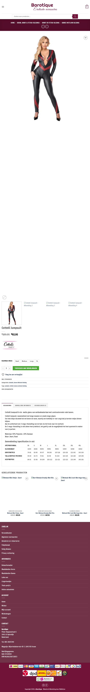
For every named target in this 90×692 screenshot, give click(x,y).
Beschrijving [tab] (7, 405)
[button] (3, 6)
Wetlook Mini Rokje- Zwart (15, 513)
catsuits (7, 386)
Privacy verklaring (8, 553)
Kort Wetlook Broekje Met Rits (45, 513)
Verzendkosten (7, 533)
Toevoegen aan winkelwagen (26, 368)
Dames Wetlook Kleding (70, 23)
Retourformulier (7, 565)
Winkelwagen (6, 614)
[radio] (17, 361)
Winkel (4, 606)
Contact (4, 618)
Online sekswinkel (8, 589)
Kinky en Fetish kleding (50, 23)
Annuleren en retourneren (10, 541)
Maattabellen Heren (8, 569)
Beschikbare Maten (7, 361)
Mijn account (6, 610)
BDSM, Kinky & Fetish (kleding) (28, 23)
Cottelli (12, 386)
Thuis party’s (6, 585)
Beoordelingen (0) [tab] (40, 405)
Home (13, 23)
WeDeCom (62, 689)
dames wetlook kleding (20, 386)
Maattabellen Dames (8, 573)
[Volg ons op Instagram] (43, 685)
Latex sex (5, 577)
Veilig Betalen (6, 549)
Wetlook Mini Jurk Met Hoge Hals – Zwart (74, 513)
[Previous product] (46, 26)
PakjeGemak (6, 545)
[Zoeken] (75, 16)
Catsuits (11, 382)
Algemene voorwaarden (9, 537)
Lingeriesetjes (6, 581)
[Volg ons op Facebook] (46, 685)
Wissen (86, 358)
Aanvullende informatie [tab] (23, 405)
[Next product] (43, 26)
